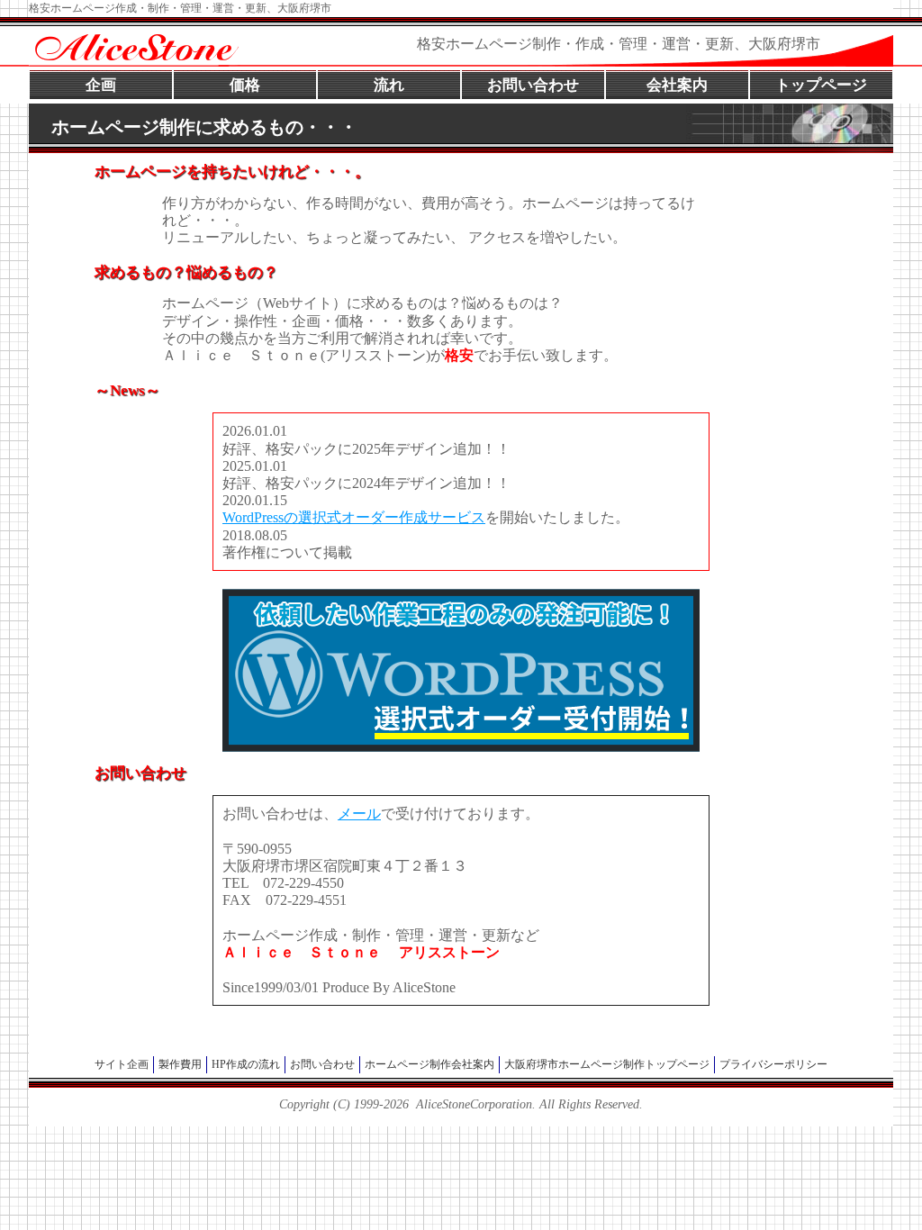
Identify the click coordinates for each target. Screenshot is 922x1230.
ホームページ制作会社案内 (429, 1064)
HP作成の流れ (246, 1064)
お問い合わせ (533, 85)
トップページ (821, 85)
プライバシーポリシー (773, 1064)
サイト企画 (122, 1064)
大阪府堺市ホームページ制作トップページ (607, 1064)
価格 (245, 85)
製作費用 (180, 1064)
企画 (101, 85)
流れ (389, 85)
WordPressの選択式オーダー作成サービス (353, 517)
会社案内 (677, 85)
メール (359, 813)
